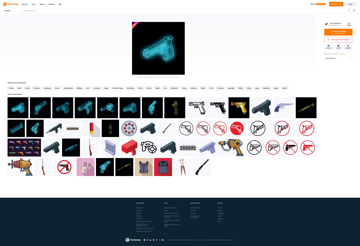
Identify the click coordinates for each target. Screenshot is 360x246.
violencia (194, 88)
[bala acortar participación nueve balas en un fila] (72, 128)
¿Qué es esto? (342, 54)
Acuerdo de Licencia (170, 208)
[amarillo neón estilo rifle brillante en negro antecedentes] (124, 167)
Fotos (33, 4)
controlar (220, 88)
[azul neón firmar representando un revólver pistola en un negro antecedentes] (152, 107)
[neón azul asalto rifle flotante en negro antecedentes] (71, 148)
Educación (139, 219)
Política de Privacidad (214, 240)
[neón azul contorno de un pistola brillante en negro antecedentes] (130, 107)
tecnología (130, 88)
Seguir (349, 25)
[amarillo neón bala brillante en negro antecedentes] (110, 128)
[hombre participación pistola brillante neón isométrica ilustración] (174, 107)
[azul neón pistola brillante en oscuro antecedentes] (62, 107)
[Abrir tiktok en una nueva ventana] (156, 240)
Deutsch (220, 216)
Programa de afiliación (171, 213)
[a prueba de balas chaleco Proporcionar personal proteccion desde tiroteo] (144, 167)
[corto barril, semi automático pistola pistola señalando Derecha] (52, 148)
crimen (184, 88)
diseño (284, 88)
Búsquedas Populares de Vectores (172, 216)
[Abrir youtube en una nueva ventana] (162, 240)
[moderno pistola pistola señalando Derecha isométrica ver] (168, 148)
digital (157, 88)
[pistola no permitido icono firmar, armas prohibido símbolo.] (64, 167)
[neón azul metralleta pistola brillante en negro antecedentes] (35, 128)
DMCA (166, 210)
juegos (276, 88)
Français (220, 219)
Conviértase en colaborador (195, 216)
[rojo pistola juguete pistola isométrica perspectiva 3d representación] (129, 148)
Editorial (51, 4)
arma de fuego (118, 88)
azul (87, 88)
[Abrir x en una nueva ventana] (159, 240)
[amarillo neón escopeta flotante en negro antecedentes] (306, 107)
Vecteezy (138, 210)
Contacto (193, 210)
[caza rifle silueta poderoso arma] (202, 167)
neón (19, 88)
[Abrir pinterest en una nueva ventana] (153, 240)
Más (60, 4)
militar (240, 88)
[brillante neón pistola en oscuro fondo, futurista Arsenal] (18, 107)
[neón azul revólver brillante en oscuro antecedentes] (107, 107)
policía (249, 88)
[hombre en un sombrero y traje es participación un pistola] (182, 167)
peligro (203, 88)
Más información (330, 58)
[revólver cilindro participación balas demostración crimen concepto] (129, 128)
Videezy (138, 213)
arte (165, 88)
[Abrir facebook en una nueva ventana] (144, 240)
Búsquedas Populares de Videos (172, 225)
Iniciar (351, 4)
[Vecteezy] (10, 4)
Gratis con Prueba (338, 32)
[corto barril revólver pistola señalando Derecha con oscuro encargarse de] (283, 107)
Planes (313, 4)
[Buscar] (349, 10)
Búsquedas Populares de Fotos (172, 221)
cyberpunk (47, 88)
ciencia (140, 88)
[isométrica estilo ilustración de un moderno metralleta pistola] (53, 128)
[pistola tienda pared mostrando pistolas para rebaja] (110, 148)
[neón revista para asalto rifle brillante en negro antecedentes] (16, 128)
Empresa (139, 216)
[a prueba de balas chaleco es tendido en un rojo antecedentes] (163, 167)
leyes (257, 88)
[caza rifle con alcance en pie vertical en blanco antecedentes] (43, 167)
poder (211, 88)
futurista (37, 88)
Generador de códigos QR (144, 231)
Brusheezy (139, 208)
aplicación (266, 88)
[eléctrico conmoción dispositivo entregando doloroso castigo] (85, 167)
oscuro (57, 88)
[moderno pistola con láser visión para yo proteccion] (261, 107)
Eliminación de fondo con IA (145, 228)
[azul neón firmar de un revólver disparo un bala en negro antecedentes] (105, 167)
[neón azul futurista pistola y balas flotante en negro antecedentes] (85, 107)
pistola (11, 88)
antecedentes (68, 88)
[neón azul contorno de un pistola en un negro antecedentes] (40, 107)
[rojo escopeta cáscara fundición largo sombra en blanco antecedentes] (91, 128)
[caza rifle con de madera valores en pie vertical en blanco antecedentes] (90, 148)
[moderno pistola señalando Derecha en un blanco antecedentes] (207, 148)
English (220, 208)
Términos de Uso (201, 240)
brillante (79, 88)
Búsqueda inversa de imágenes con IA (142, 225)
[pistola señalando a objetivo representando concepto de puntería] (149, 148)
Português (221, 213)
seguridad (231, 88)
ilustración (174, 88)
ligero (106, 88)
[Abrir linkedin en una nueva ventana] (150, 240)
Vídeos (42, 4)
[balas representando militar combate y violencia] (188, 148)
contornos (96, 88)
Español (220, 210)
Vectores (24, 4)
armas (27, 88)
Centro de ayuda (195, 208)
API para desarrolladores (144, 221)
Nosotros (193, 213)
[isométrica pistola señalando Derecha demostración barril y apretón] (148, 128)
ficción (149, 88)
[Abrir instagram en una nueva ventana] (147, 240)
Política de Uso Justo (227, 240)
